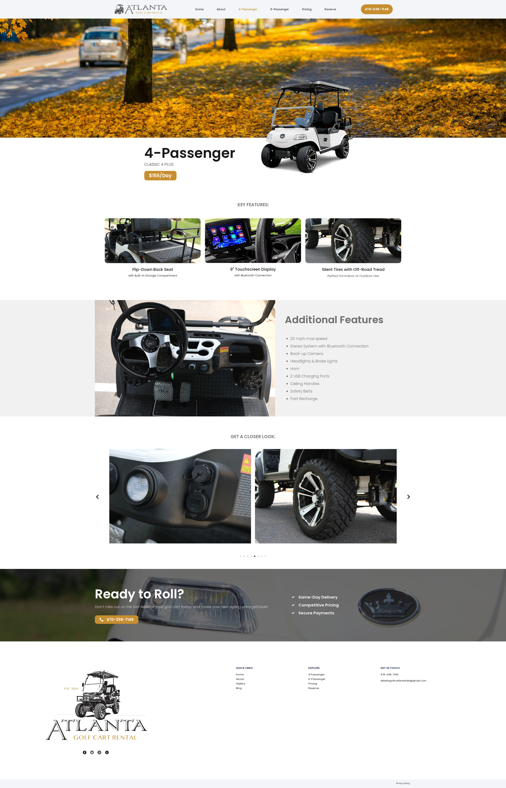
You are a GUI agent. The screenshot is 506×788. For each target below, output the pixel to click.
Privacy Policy (403, 783)
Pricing (307, 9)
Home (199, 9)
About (221, 9)
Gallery (240, 683)
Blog (239, 688)
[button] (97, 496)
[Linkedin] (99, 752)
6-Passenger (279, 9)
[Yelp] (107, 752)
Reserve (330, 9)
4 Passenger (316, 674)
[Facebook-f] (84, 752)
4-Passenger (248, 9)
